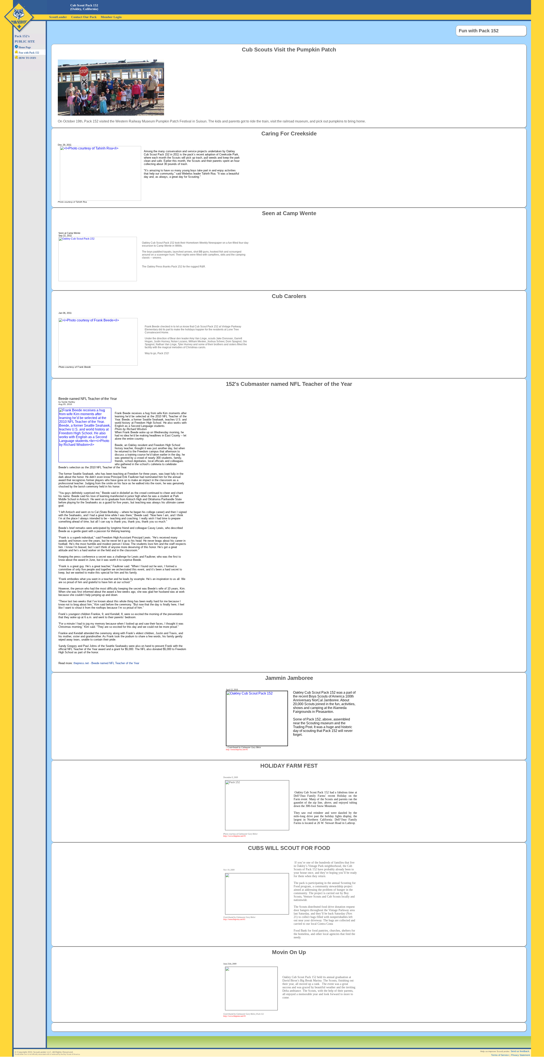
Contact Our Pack (83, 17)
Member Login (111, 17)
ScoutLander (58, 17)
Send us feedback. (520, 1051)
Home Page (24, 47)
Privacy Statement (520, 1055)
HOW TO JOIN (27, 58)
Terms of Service (500, 1055)
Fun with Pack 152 (28, 52)
